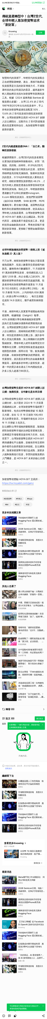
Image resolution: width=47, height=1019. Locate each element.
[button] (3, 1015)
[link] (9, 1015)
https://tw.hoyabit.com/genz (18, 483)
